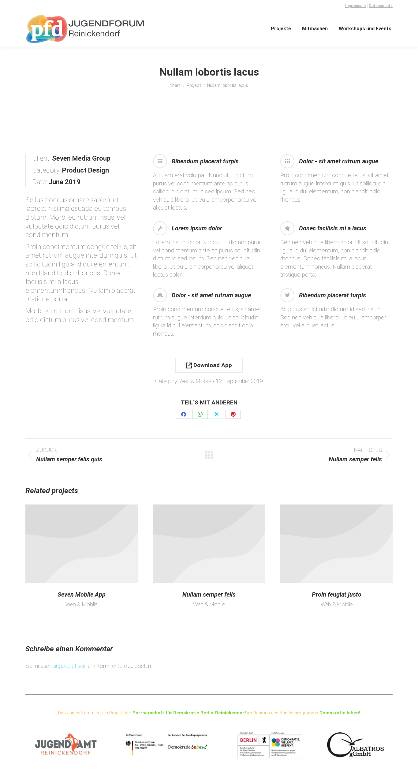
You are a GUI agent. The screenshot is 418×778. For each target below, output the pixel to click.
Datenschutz (381, 5)
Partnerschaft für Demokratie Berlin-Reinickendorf (189, 713)
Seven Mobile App (82, 594)
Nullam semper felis (209, 594)
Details (81, 543)
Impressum (355, 5)
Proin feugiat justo (336, 594)
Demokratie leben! (339, 713)
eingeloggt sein (70, 666)
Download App (212, 365)
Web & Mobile (195, 381)
